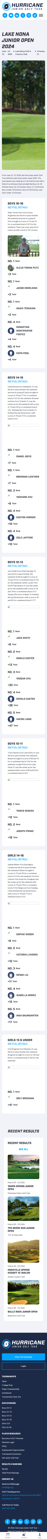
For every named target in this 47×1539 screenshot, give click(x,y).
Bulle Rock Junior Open (22, 1311)
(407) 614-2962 (8, 1508)
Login (23, 1366)
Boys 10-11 (7, 1408)
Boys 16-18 (7, 1419)
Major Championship (10, 1389)
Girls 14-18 (6, 1427)
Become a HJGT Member (12, 1438)
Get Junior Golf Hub (10, 1458)
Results (5, 1469)
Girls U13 (6, 1423)
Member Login (8, 1442)
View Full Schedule (23, 1357)
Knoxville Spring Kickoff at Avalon (19, 1271)
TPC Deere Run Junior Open (21, 1230)
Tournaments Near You (11, 1397)
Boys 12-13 (7, 1411)
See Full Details (17, 207)
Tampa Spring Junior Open (21, 1188)
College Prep (7, 1385)
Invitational (6, 1393)
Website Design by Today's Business (23, 1531)
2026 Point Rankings (10, 1473)
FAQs (4, 1446)
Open (4, 1381)
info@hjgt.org (7, 1487)
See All (23, 1149)
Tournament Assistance (11, 1454)
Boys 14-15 (7, 1415)
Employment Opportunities (13, 1450)
